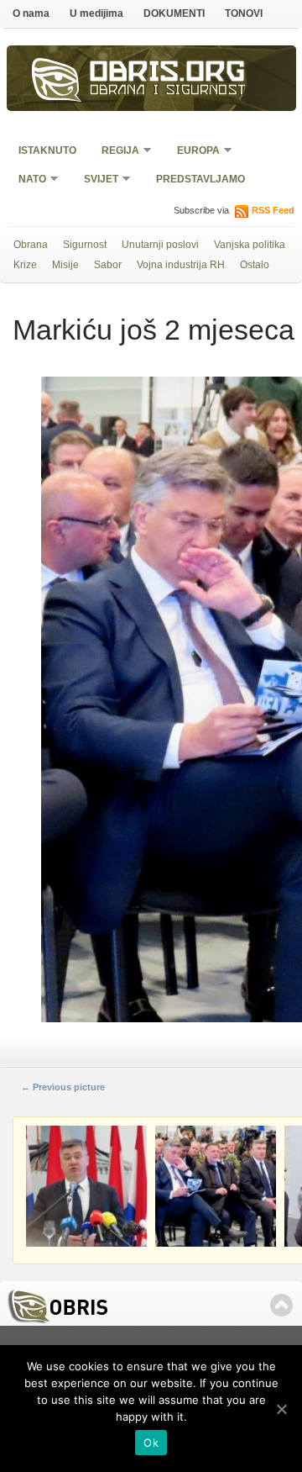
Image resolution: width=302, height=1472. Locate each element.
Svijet (95, 180)
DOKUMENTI (174, 13)
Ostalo (254, 265)
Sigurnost (85, 245)
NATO (27, 180)
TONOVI (244, 13)
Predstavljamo (200, 179)
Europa (193, 152)
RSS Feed (273, 210)
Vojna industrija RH (181, 265)
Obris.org (168, 74)
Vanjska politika (249, 245)
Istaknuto (47, 150)
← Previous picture (63, 1087)
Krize (25, 265)
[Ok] (281, 1409)
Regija (115, 152)
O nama (31, 13)
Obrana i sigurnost (168, 91)
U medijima (96, 13)
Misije (65, 265)
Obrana (30, 245)
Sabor (108, 265)
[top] (281, 1305)
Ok (151, 1442)
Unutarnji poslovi (160, 245)
